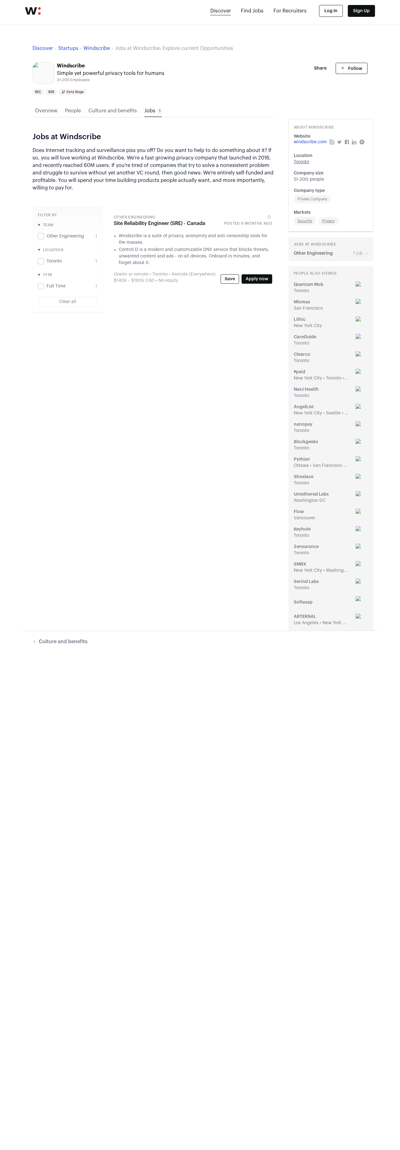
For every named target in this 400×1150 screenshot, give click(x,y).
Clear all (67, 302)
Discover (220, 10)
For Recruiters (290, 10)
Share (320, 68)
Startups (68, 48)
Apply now (257, 279)
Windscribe (96, 48)
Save (230, 279)
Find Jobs (252, 10)
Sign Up (361, 11)
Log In (331, 11)
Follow (354, 68)
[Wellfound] (33, 11)
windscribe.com (310, 142)
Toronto (301, 162)
